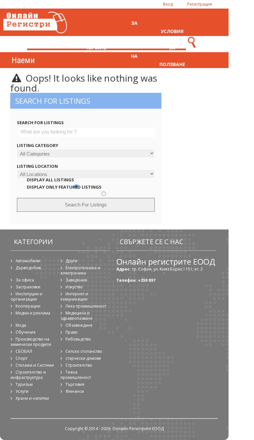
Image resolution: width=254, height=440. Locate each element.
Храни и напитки (32, 398)
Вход (168, 4)
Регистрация (199, 4)
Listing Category (37, 145)
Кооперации (28, 306)
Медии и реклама (33, 313)
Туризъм (24, 384)
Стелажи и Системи (35, 365)
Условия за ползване (172, 47)
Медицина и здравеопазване (77, 315)
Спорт (21, 358)
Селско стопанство (83, 351)
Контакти (210, 48)
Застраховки (28, 287)
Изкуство (74, 287)
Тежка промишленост (76, 374)
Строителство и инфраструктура (28, 374)
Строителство (78, 365)
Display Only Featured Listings (64, 187)
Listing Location (37, 166)
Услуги (22, 391)
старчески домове (83, 358)
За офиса (25, 280)
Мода (21, 325)
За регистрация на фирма (136, 48)
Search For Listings (40, 123)
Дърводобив (28, 268)
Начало (96, 48)
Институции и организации (26, 296)
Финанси (74, 391)
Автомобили (28, 261)
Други (71, 261)
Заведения (76, 280)
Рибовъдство (78, 339)
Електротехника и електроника (80, 270)
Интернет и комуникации (74, 296)
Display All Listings (50, 180)
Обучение (26, 332)
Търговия (74, 384)
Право (71, 332)
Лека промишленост (85, 306)
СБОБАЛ (24, 351)
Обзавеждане (79, 325)
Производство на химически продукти (31, 341)
